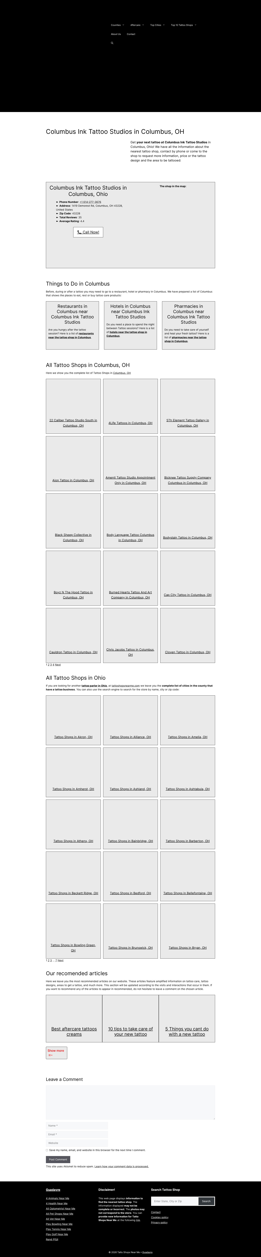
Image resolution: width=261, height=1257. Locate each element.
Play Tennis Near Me (58, 1229)
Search (206, 1201)
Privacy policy (159, 1222)
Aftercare (135, 25)
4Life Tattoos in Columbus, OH (130, 423)
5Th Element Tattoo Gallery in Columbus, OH (187, 422)
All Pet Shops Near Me (59, 1213)
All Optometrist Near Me (60, 1208)
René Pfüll (52, 1239)
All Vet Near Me (55, 1218)
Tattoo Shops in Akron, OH (73, 737)
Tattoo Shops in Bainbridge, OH (130, 841)
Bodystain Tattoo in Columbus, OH (187, 537)
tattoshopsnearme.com (126, 685)
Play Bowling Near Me (59, 1224)
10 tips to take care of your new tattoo (130, 1031)
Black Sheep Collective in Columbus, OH (73, 537)
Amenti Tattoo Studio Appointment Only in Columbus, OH (130, 480)
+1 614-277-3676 (90, 201)
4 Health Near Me (57, 1203)
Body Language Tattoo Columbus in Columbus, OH (130, 537)
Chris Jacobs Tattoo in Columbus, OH (130, 652)
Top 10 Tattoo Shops (182, 25)
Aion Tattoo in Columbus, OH (73, 480)
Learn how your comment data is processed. (122, 1166)
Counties (116, 25)
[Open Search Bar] (112, 43)
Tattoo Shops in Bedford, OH (130, 893)
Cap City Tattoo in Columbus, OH (187, 595)
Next (58, 664)
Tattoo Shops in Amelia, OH (187, 737)
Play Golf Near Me (57, 1234)
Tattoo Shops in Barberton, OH (188, 841)
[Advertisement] (130, 91)
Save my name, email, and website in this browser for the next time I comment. (97, 1150)
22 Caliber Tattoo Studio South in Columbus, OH (73, 422)
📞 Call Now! (88, 232)
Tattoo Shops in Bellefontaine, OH (187, 893)
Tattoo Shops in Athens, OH (73, 841)
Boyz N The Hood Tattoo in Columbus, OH (73, 594)
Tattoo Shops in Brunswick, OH (130, 948)
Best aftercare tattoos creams (74, 1031)
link (138, 1220)
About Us (116, 34)
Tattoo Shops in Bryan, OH (188, 948)
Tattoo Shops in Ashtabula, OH (188, 789)
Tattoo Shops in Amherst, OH (73, 789)
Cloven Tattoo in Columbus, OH (187, 652)
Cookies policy (159, 1217)
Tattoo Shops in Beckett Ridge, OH (73, 893)
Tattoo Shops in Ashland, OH (130, 789)
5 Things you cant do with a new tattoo (187, 1031)
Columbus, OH (122, 372)
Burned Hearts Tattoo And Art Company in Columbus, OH (130, 594)
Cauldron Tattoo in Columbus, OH (73, 652)
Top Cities (155, 25)
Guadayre (53, 1190)
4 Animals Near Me (57, 1198)
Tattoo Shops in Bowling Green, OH (73, 947)
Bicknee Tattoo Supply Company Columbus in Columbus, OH (187, 480)
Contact (131, 34)
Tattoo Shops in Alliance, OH (130, 737)
